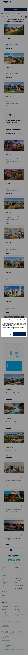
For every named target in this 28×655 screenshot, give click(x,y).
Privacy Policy (13, 325)
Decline (16, 334)
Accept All (23, 334)
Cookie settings (8, 334)
